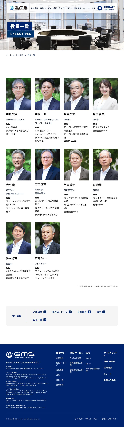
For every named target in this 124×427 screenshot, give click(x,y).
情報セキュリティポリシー (110, 419)
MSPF (88, 364)
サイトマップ (79, 419)
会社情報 (19, 55)
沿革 (99, 312)
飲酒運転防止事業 (76, 371)
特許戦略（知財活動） (93, 369)
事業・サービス (76, 352)
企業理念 (37, 312)
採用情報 (108, 367)
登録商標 (59, 384)
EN (93, 8)
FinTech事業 (75, 358)
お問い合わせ (110, 379)
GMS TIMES (110, 361)
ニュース (108, 373)
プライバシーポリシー (92, 419)
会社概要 (82, 312)
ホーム (8, 55)
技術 (88, 352)
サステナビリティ (110, 353)
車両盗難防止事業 (76, 364)
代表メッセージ (60, 312)
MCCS (88, 358)
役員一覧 (37, 319)
